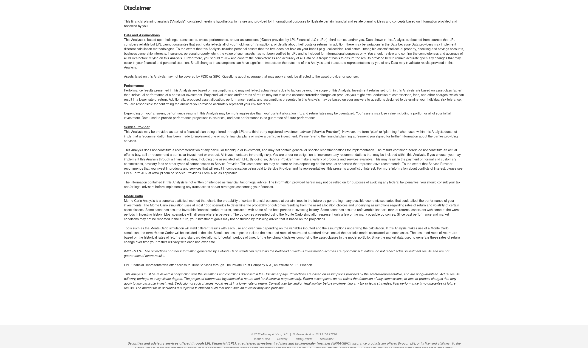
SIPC (345, 343)
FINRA (336, 343)
